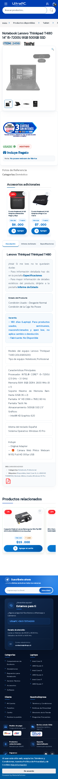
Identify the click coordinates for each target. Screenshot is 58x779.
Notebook (22, 470)
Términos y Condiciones (42, 703)
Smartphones (12, 669)
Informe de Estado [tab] (28, 244)
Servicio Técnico (13, 681)
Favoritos (10, 708)
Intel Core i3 (37, 661)
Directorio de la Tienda (41, 712)
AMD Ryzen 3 (37, 666)
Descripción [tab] (10, 244)
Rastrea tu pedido (14, 717)
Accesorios (11, 685)
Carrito (9, 712)
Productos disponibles (24, 23)
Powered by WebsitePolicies (13, 775)
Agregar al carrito (26, 548)
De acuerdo (29, 770)
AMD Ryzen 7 (37, 684)
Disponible (21, 473)
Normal (17, 476)
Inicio (4, 23)
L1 (37, 473)
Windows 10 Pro (39, 476)
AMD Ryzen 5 (37, 675)
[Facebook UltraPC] (46, 754)
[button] (52, 49)
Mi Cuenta (11, 703)
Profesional (31, 470)
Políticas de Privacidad (41, 708)
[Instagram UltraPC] (52, 754)
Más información (19, 764)
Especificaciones (32, 275)
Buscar (51, 10)
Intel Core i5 (31, 473)
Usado (29, 476)
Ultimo (23, 476)
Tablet (46, 23)
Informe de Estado (28, 287)
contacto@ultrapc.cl (23, 645)
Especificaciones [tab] (47, 244)
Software (10, 690)
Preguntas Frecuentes (41, 717)
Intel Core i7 (37, 679)
